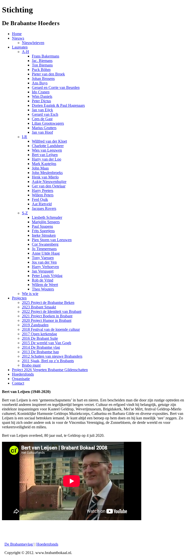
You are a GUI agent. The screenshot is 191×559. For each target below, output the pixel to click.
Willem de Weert (45, 284)
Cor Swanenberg (45, 244)
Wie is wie (30, 293)
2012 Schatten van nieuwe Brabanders (52, 356)
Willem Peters (42, 195)
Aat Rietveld (42, 204)
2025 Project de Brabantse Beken (48, 302)
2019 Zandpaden (35, 325)
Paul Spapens (42, 226)
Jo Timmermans (44, 249)
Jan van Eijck (42, 110)
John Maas (40, 168)
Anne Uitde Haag (46, 253)
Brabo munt (31, 365)
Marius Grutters (44, 128)
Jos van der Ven (44, 262)
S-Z (25, 213)
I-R (24, 137)
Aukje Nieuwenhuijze (49, 181)
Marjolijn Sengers (46, 222)
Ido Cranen (40, 92)
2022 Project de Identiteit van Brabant (51, 311)
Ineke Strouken (44, 235)
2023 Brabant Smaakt (39, 307)
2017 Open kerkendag (39, 334)
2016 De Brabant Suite (40, 338)
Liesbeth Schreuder (47, 217)
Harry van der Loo (46, 159)
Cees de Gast (42, 119)
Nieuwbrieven (33, 43)
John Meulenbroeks (47, 172)
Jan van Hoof (42, 132)
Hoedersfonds (23, 374)
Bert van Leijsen (45, 155)
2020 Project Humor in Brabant (46, 320)
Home (17, 34)
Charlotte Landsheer (48, 146)
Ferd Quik (40, 199)
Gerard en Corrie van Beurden (56, 87)
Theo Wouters (43, 289)
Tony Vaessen (43, 258)
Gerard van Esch (45, 114)
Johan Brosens (43, 78)
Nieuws (18, 38)
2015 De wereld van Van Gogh (46, 343)
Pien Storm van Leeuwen (52, 240)
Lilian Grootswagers (48, 123)
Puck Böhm (41, 69)
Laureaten (20, 47)
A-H (25, 52)
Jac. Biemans (42, 60)
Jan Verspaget (42, 271)
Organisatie (21, 379)
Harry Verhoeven (45, 267)
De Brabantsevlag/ (19, 544)
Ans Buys (40, 83)
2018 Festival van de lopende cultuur (51, 329)
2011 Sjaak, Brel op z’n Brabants (48, 361)
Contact (18, 383)
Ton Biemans (42, 65)
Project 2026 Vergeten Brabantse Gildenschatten (50, 370)
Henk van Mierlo (45, 177)
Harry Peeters (42, 190)
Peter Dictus (41, 101)
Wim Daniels (42, 96)
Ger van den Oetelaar (48, 186)
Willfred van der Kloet (49, 141)
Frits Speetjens (43, 231)
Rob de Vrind (42, 280)
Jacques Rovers (44, 208)
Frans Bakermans (45, 56)
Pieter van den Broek (48, 74)
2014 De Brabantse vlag (41, 347)
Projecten (19, 298)
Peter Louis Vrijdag (47, 276)
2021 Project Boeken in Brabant (47, 316)
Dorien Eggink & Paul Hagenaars (58, 105)
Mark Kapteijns (44, 164)
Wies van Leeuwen (47, 150)
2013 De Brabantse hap (40, 352)
